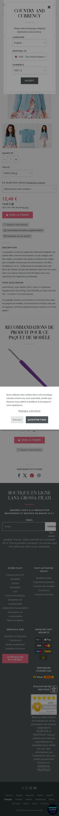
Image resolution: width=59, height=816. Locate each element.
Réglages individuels (29, 411)
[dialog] (29, 408)
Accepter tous (37, 420)
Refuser (17, 420)
